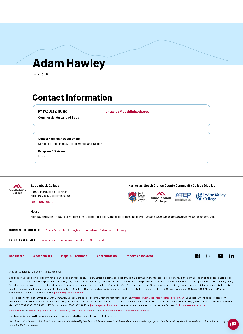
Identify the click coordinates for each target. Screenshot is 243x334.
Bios (49, 74)
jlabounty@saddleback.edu (68, 292)
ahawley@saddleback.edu (127, 111)
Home (36, 74)
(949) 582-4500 (42, 202)
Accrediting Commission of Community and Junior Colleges (60, 310)
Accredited (15, 310)
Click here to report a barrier (190, 305)
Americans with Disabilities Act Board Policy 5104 (157, 297)
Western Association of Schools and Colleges (124, 310)
